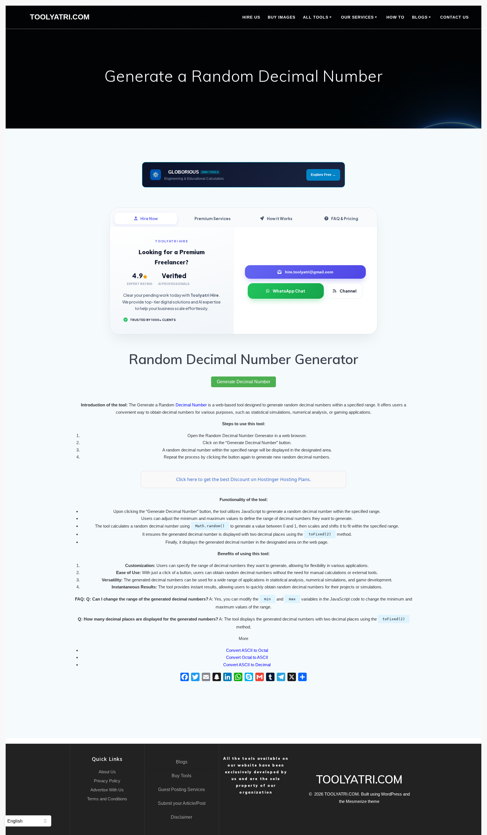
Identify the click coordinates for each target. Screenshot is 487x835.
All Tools (315, 17)
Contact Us (454, 17)
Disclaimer (181, 817)
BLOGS (420, 17)
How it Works (279, 218)
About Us (107, 771)
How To (395, 17)
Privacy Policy (107, 780)
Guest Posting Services (181, 789)
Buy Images (281, 17)
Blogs (181, 761)
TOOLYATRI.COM (60, 17)
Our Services (357, 17)
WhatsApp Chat (289, 290)
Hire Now (149, 218)
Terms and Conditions (107, 798)
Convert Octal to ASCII (247, 657)
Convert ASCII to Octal (247, 650)
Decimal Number (191, 404)
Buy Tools (181, 775)
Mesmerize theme (362, 801)
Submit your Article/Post (181, 803)
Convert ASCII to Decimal (247, 664)
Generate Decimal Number (243, 381)
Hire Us (251, 17)
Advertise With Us (107, 789)
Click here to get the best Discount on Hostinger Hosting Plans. (243, 479)
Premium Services (212, 218)
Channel (348, 290)
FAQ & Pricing (344, 218)
